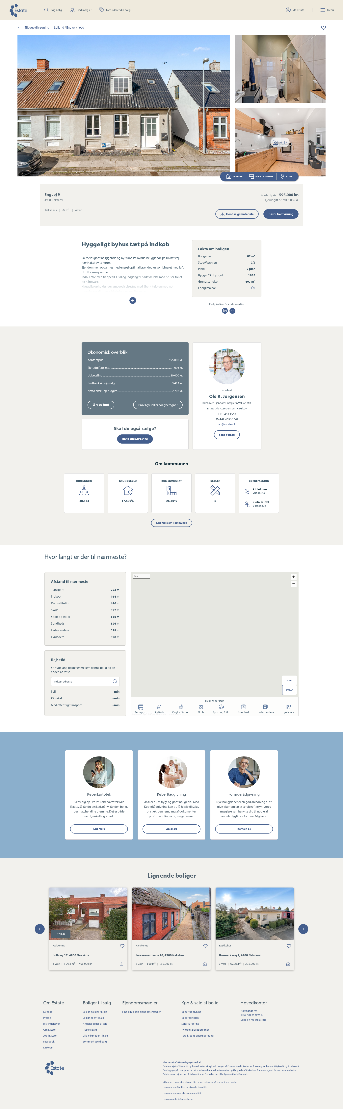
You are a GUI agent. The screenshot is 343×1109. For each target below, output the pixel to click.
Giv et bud (101, 405)
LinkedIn (48, 1047)
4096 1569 (231, 419)
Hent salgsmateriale (239, 214)
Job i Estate (50, 1035)
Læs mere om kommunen (171, 523)
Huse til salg (90, 1029)
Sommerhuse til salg (95, 1041)
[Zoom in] (294, 577)
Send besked (227, 434)
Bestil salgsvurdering (135, 439)
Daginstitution (180, 712)
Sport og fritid (221, 712)
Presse (47, 1017)
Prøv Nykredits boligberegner (157, 405)
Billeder (238, 176)
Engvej (70, 27)
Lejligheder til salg (93, 1017)
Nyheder (48, 1012)
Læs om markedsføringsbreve (178, 1098)
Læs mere (99, 829)
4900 (81, 27)
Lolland (59, 27)
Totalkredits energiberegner (197, 1035)
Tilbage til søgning (37, 27)
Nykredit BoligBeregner (195, 1029)
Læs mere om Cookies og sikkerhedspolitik (185, 1087)
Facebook (49, 1041)
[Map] (215, 644)
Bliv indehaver (51, 1023)
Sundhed (243, 712)
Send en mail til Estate (253, 1019)
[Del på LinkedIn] (225, 311)
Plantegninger (264, 176)
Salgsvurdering (190, 1023)
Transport (140, 712)
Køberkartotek (190, 1017)
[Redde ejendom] (321, 27)
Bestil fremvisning (281, 214)
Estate (54, 1067)
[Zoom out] (294, 584)
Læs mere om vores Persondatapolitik (182, 1093)
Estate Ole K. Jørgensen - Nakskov (227, 408)
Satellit (289, 690)
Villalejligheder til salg (95, 1035)
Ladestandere (266, 712)
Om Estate (49, 1029)
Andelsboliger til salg (95, 1023)
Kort (289, 176)
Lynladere (288, 712)
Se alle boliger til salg (95, 1012)
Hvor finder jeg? (214, 701)
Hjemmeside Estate (18, 10)
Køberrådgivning (191, 1012)
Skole (201, 712)
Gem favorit (122, 945)
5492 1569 (229, 414)
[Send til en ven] (232, 311)
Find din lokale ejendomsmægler (141, 1012)
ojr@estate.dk (227, 424)
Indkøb (159, 712)
